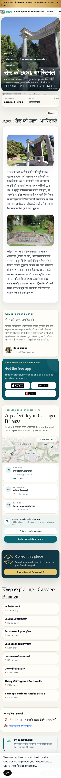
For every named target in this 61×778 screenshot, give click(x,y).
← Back (8, 53)
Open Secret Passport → (30, 572)
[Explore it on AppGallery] (30, 393)
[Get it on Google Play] (43, 385)
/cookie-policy (26, 766)
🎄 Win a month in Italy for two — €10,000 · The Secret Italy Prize (30, 3)
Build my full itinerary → (30, 539)
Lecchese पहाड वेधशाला (24, 506)
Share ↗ (52, 113)
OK (7, 773)
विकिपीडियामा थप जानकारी (20, 726)
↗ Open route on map (30, 531)
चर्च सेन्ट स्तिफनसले (20, 490)
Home (50, 11)
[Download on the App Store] (17, 385)
